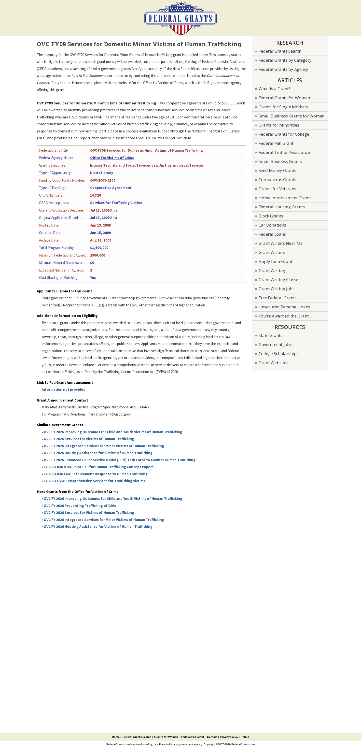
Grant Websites (273, 362)
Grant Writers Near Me (281, 243)
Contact (212, 736)
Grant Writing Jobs (276, 288)
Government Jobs (275, 344)
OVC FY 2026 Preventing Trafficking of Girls (80, 505)
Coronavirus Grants (277, 179)
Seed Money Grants (277, 170)
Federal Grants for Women (284, 98)
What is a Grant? (274, 88)
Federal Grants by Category (285, 60)
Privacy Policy (229, 736)
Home (116, 736)
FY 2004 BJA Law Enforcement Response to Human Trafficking (96, 474)
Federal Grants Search (280, 51)
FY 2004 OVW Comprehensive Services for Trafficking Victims (94, 480)
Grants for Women (166, 736)
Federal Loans (272, 234)
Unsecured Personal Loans (284, 307)
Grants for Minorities (279, 125)
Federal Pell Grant (276, 143)
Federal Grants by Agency (283, 69)
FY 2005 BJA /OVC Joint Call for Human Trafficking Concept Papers (98, 466)
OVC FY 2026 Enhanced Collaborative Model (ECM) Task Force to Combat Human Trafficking (119, 460)
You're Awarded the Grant (284, 316)
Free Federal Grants (278, 298)
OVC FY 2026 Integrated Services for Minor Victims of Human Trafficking (104, 446)
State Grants (270, 335)
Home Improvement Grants (285, 198)
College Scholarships (279, 353)
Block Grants (271, 216)
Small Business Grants (280, 161)
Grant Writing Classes (279, 279)
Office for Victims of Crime (112, 157)
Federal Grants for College (284, 134)
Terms (245, 736)
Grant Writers (272, 252)
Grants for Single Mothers (283, 107)
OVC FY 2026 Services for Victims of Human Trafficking (89, 438)
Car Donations (272, 225)
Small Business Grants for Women (291, 116)
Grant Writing (272, 270)
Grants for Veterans (277, 188)
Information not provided (63, 389)
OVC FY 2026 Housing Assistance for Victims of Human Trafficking (98, 452)
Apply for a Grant (275, 261)
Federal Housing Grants (282, 207)
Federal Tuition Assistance (284, 152)
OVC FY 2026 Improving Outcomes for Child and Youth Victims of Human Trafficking (113, 432)
